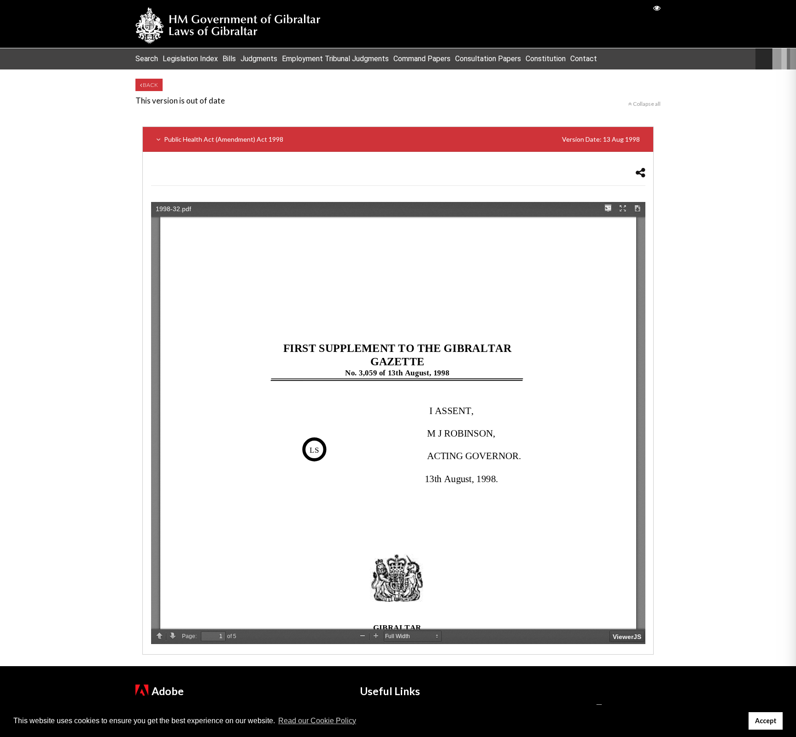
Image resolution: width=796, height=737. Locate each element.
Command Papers (422, 58)
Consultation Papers (488, 58)
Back (150, 84)
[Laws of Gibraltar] (228, 24)
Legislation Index (190, 58)
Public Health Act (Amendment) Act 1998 (401, 139)
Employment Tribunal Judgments (335, 58)
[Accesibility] (657, 7)
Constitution (546, 58)
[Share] (640, 172)
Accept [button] (766, 721)
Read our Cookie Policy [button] (317, 721)
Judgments (258, 58)
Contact (583, 58)
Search (146, 58)
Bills (229, 58)
